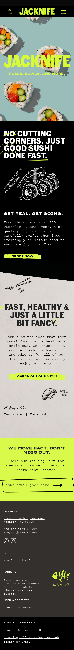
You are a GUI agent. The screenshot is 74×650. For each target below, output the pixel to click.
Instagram (13, 414)
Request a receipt (19, 607)
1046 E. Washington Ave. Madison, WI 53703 (24, 520)
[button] (63, 12)
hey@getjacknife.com (20, 532)
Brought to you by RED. (23, 630)
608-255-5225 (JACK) (20, 529)
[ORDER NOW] (10, 12)
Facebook (38, 414)
